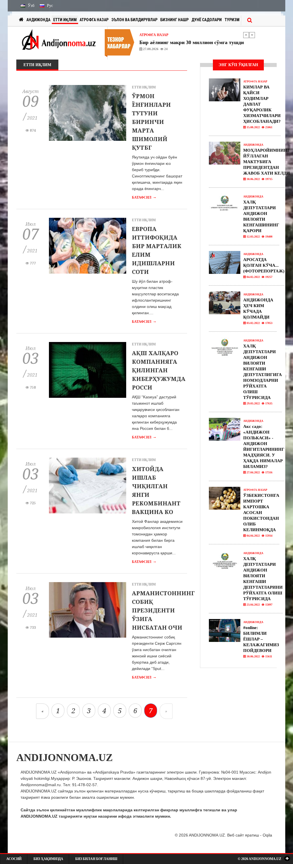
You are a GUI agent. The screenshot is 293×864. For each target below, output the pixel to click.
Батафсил (144, 197)
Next (252, 35)
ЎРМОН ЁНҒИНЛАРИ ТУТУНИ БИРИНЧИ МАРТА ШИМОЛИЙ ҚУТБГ (151, 121)
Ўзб (30, 5)
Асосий (13, 859)
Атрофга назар (94, 19)
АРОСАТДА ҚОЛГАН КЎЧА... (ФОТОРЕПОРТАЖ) (263, 265)
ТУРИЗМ (232, 19)
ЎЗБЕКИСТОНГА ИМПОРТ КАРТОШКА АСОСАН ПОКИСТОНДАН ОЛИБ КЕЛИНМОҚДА (261, 512)
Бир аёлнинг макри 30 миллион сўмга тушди (191, 42)
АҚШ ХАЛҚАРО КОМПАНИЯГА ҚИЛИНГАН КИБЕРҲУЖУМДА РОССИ (158, 370)
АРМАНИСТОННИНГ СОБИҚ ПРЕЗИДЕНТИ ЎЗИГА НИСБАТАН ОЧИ (163, 610)
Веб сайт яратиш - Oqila (249, 835)
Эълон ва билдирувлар (134, 19)
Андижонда (38, 19)
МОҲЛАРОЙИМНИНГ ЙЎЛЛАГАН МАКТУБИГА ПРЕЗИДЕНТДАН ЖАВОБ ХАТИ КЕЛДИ (266, 161)
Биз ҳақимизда (48, 859)
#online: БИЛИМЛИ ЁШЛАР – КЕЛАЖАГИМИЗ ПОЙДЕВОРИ (261, 639)
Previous (246, 35)
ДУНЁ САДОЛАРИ (206, 19)
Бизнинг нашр (174, 19)
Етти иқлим (65, 19)
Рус (49, 5)
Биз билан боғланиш (96, 859)
